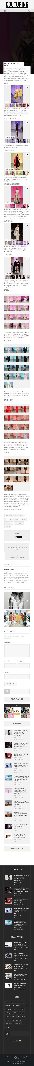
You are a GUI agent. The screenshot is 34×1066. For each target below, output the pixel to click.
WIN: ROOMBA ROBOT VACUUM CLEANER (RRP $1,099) (20, 974)
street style (9, 1023)
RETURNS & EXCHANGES (13, 1062)
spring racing (17, 1020)
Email (20, 661)
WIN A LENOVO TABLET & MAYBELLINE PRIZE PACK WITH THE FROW (21, 955)
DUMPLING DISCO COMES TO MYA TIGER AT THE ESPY (21, 825)
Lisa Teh (13, 606)
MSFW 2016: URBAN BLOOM (17, 621)
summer (17, 1023)
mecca (22, 1013)
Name (7, 661)
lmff (22, 1009)
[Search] (29, 10)
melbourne (21, 1016)
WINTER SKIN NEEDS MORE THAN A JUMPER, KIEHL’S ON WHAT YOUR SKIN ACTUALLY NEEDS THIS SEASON (21, 766)
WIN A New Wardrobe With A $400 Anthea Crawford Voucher (21, 984)
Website (7, 672)
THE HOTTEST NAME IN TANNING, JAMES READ (17, 549)
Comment (8, 642)
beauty (13, 1002)
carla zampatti (9, 515)
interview (8, 1009)
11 (15, 949)
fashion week (16, 1005)
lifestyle (16, 1009)
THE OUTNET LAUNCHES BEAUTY (17, 557)
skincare (8, 1020)
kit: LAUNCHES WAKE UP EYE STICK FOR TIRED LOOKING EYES (21, 754)
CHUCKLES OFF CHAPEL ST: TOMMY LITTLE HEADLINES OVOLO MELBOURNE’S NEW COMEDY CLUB (21, 744)
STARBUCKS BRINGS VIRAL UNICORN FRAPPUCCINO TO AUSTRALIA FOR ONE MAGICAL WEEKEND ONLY (20, 791)
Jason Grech (8, 519)
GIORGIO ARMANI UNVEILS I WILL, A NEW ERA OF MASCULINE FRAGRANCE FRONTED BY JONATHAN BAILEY (21, 733)
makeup (8, 1013)
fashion (8, 1005)
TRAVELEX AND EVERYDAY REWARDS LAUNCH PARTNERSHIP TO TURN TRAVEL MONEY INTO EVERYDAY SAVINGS (21, 778)
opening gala (18, 523)
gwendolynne (20, 515)
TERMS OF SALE (23, 1062)
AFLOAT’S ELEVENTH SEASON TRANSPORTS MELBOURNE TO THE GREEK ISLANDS (21, 802)
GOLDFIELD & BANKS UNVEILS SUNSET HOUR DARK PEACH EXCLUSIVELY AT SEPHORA (20, 835)
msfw (16, 519)
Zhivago (7, 526)
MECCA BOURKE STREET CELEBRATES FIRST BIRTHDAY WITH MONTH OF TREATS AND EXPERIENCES (20, 814)
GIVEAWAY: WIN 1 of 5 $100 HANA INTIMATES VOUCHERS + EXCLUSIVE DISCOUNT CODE (21, 944)
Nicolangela (8, 523)
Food (24, 1005)
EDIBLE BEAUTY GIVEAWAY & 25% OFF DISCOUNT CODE (21, 965)
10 (25, 979)
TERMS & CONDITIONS (17, 1063)
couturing (21, 1002)
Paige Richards (12, 624)
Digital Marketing (19, 1057)
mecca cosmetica (10, 1016)
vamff (7, 1027)
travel (24, 1023)
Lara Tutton (18, 987)
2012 (7, 1002)
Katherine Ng (18, 737)
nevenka (23, 519)
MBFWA (15, 1013)
